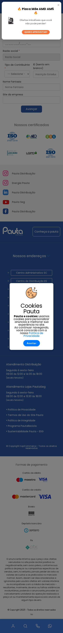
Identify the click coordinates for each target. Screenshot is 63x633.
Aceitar (31, 343)
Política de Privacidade (33, 334)
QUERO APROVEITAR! (35, 32)
